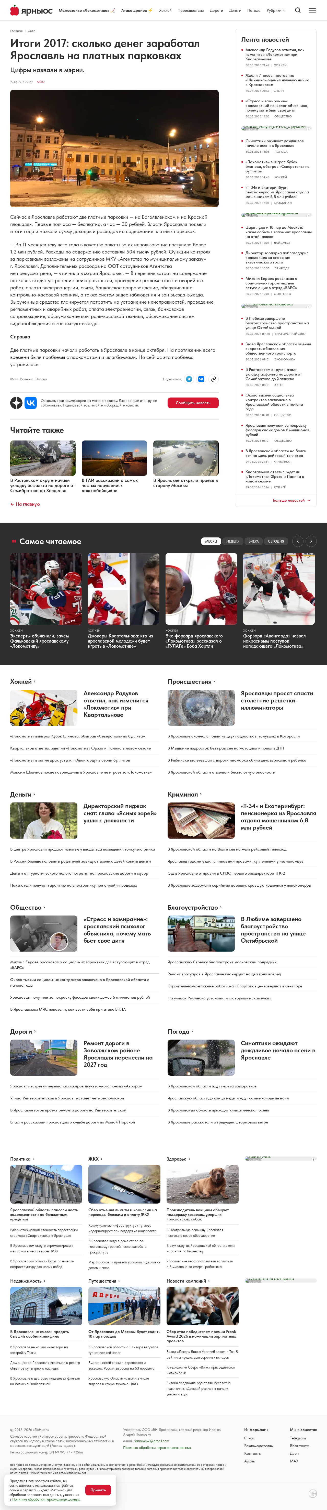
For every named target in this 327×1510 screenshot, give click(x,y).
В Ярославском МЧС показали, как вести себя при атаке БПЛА (68, 1009)
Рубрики (274, 10)
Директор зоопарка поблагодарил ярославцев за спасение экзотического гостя (277, 257)
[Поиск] (298, 10)
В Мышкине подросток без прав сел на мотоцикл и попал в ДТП (226, 748)
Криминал (283, 203)
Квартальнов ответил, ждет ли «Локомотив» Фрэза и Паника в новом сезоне (275, 476)
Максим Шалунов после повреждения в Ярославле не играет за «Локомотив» (80, 772)
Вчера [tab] (254, 541)
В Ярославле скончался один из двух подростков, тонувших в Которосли (234, 736)
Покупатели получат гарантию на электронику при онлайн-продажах (73, 885)
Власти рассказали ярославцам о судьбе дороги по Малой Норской (72, 1122)
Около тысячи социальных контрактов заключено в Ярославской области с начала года (274, 402)
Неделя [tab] (232, 541)
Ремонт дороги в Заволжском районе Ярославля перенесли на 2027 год (118, 1053)
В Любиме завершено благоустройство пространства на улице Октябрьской (277, 323)
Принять (98, 1489)
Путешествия (102, 1281)
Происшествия (191, 10)
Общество (283, 116)
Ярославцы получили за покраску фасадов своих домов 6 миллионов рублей (277, 430)
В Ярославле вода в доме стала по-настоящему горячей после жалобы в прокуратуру (117, 1246)
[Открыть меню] (312, 10)
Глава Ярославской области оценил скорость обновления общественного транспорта (278, 348)
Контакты (252, 1453)
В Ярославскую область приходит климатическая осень (218, 1110)
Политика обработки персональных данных (157, 1448)
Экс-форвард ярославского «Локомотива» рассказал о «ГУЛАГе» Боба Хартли (194, 641)
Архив (249, 1461)
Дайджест (282, 243)
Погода (254, 10)
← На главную (25, 504)
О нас (249, 1438)
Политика (20, 1159)
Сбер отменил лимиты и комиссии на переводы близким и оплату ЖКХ (122, 1212)
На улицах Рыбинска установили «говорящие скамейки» (219, 998)
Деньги (235, 10)
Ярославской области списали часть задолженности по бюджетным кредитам (44, 1214)
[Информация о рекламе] (308, 129)
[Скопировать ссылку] (213, 379)
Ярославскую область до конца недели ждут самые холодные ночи (228, 1098)
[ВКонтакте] (31, 403)
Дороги (216, 10)
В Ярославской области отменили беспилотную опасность (221, 772)
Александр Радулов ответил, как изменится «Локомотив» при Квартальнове (275, 54)
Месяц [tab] (211, 541)
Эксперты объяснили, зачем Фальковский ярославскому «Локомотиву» (39, 641)
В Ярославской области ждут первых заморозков (212, 1086)
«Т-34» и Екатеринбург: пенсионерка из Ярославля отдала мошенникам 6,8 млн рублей (277, 192)
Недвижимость (26, 1281)
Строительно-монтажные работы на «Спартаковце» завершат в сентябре (235, 986)
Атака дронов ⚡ (137, 10)
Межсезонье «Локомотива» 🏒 (87, 10)
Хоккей (165, 10)
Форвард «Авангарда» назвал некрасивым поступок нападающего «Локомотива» (274, 641)
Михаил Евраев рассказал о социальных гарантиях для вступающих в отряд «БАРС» (271, 283)
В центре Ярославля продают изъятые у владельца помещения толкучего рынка (82, 849)
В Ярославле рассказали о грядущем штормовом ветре (218, 1122)
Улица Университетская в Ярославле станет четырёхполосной (67, 1098)
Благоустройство (290, 334)
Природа (282, 268)
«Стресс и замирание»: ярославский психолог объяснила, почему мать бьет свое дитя (277, 105)
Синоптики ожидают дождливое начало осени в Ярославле (275, 143)
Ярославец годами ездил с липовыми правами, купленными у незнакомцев (235, 861)
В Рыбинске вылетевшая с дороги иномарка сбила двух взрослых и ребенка (237, 760)
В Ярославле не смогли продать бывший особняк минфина (39, 1334)
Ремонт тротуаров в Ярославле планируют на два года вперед (224, 974)
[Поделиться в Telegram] (189, 379)
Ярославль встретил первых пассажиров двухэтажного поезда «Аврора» (76, 1086)
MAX (294, 1461)
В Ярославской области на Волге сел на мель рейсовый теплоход (276, 453)
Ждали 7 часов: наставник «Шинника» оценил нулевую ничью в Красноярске (277, 80)
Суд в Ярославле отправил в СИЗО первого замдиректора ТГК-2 (226, 873)
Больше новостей (289, 500)
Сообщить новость (193, 402)
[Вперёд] (311, 541)
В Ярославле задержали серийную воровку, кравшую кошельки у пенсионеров (239, 885)
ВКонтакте (299, 1445)
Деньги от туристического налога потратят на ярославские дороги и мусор (79, 873)
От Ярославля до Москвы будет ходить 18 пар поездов (124, 1334)
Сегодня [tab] (276, 541)
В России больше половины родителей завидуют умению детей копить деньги (80, 861)
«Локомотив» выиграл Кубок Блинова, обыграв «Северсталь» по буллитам (278, 166)
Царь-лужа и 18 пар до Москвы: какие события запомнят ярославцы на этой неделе (279, 232)
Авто (31, 31)
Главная (16, 31)
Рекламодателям (259, 1445)
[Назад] (297, 541)
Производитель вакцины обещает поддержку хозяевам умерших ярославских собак (198, 1214)
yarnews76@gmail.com (151, 1441)
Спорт (279, 91)
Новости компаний (186, 1281)
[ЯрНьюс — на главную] (31, 10)
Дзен (294, 1453)
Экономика (284, 359)
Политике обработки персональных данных (46, 1499)
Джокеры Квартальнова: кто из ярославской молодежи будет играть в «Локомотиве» (120, 641)
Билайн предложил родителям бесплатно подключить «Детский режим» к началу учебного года (198, 1388)
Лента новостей (265, 39)
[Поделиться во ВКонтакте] (201, 379)
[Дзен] (16, 403)
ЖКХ (93, 1159)
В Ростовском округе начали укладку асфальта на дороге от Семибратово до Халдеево (274, 374)
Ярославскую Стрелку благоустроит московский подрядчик (222, 962)
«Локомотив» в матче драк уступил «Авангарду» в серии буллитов (70, 760)
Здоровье (176, 1159)
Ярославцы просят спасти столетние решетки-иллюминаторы (277, 700)
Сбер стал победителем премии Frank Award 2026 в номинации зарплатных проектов (201, 1336)
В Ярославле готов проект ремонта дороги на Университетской (68, 1110)
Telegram (298, 1438)
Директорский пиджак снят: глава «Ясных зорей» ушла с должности (120, 813)
